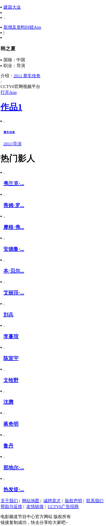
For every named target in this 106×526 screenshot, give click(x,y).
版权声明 (73, 500)
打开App (9, 92)
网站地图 (30, 500)
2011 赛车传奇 (27, 75)
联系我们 (95, 500)
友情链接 (35, 506)
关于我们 (9, 500)
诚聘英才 (52, 500)
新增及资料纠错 (22, 27)
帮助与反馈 (11, 506)
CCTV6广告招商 (63, 506)
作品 (11, 107)
